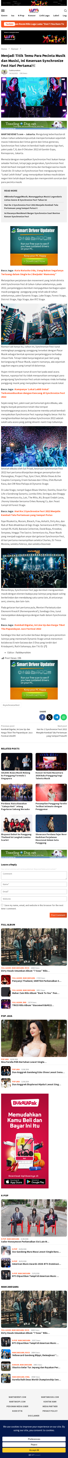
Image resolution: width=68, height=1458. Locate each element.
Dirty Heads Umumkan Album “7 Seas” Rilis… (25, 970)
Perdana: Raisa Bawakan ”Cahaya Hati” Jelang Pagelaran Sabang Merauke (15, 806)
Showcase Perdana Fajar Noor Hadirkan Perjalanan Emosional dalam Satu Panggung (51, 838)
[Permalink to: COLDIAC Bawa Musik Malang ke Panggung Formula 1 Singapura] (16, 761)
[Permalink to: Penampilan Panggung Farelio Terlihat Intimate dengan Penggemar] (51, 792)
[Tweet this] (49, 717)
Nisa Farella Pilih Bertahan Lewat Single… (23, 1062)
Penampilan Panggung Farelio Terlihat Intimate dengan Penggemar (51, 806)
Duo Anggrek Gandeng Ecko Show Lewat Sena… (38, 1072)
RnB (24, 1002)
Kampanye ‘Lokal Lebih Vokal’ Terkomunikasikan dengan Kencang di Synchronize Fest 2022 (33, 393)
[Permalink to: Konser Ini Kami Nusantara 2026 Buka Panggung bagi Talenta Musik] (51, 761)
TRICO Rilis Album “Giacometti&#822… (33, 1005)
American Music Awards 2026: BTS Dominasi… (36, 1264)
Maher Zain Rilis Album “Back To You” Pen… (35, 993)
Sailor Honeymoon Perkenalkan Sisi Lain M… (25, 1241)
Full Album (6, 968)
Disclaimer (33, 1415)
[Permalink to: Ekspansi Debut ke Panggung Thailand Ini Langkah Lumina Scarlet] (16, 823)
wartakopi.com (17, 1401)
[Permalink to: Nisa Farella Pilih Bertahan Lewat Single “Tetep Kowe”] (34, 1038)
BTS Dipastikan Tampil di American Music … (35, 1276)
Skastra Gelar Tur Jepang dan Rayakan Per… (36, 1367)
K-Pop (3, 1239)
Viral (27, 1377)
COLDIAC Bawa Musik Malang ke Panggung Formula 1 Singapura (15, 775)
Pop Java (5, 1059)
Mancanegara (18, 968)
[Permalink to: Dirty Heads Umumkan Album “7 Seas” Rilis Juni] (34, 947)
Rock (27, 968)
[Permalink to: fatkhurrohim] (4, 71)
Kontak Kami (49, 1401)
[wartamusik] (34, 10)
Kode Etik (17, 1411)
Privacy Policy (50, 1411)
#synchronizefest (11, 705)
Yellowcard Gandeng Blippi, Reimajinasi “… (35, 1355)
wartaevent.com (17, 1397)
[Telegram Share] (56, 717)
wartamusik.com (50, 1397)
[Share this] (42, 717)
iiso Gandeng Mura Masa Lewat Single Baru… (36, 1251)
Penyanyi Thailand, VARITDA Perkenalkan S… (36, 981)
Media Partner (50, 1406)
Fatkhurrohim (23, 652)
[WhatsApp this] (64, 717)
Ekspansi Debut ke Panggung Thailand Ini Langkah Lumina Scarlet (16, 837)
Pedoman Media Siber (17, 1406)
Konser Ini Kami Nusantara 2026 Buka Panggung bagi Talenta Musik (49, 775)
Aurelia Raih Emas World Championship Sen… (36, 1379)
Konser (15, 1365)
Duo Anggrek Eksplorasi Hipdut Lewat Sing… (36, 1084)
